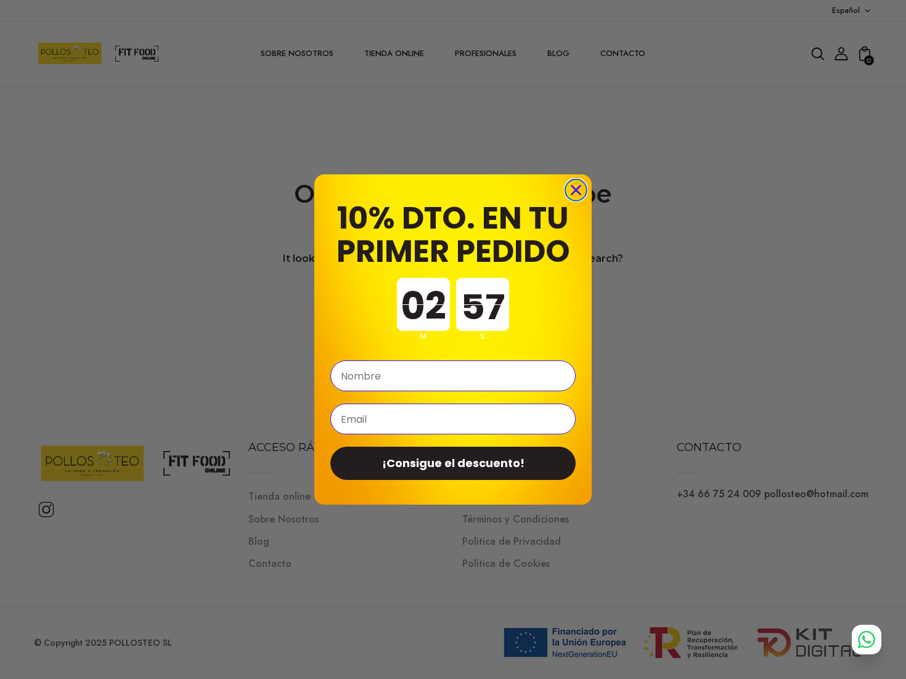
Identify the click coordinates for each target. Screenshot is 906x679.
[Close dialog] (576, 190)
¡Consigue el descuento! (453, 463)
